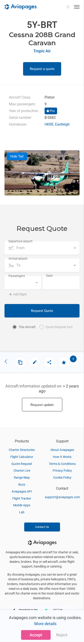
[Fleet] (20, 362)
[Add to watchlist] (63, 362)
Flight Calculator (21, 457)
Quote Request (21, 464)
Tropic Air (42, 51)
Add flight (20, 294)
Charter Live (21, 470)
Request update (42, 405)
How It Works (62, 457)
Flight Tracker (21, 498)
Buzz (21, 484)
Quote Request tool (59, 327)
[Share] (49, 362)
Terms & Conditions (62, 464)
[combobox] (42, 248)
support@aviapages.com (62, 497)
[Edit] (34, 362)
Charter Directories (22, 450)
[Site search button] (68, 7)
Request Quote (42, 311)
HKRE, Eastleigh (57, 124)
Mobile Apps (21, 505)
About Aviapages (62, 450)
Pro (52, 111)
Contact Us (42, 527)
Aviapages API (22, 491)
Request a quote (42, 69)
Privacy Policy (62, 470)
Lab (21, 512)
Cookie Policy (62, 477)
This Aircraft (27, 327)
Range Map (22, 477)
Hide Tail (17, 156)
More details (45, 623)
